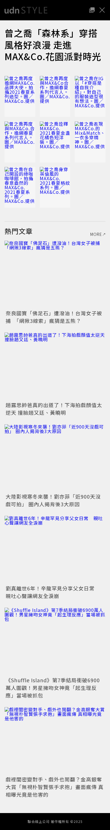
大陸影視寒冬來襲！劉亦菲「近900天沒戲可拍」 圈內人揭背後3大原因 (53, 500)
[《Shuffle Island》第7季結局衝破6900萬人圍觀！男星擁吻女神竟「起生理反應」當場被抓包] (55, 641)
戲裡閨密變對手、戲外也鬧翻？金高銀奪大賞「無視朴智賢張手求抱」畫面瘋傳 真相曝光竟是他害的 (55, 786)
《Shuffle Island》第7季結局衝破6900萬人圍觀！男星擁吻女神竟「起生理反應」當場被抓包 (53, 687)
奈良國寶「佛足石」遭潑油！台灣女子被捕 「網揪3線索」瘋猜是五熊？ (54, 316)
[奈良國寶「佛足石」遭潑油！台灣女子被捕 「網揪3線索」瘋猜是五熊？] (55, 274)
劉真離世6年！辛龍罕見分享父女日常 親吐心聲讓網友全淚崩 (53, 592)
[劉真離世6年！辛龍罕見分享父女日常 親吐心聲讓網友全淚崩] (55, 549)
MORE (96, 234)
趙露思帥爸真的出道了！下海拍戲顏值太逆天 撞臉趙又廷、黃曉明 (54, 408)
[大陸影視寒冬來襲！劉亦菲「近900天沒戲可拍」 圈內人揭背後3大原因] (55, 458)
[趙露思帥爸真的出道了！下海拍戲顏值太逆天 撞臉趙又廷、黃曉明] (55, 366)
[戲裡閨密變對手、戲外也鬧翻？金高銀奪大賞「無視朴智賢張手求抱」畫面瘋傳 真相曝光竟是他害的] (55, 741)
